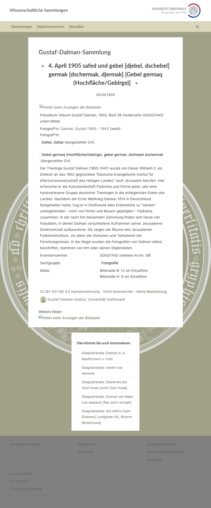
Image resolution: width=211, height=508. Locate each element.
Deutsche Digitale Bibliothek (166, 452)
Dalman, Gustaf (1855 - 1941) (85, 129)
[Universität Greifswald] (143, 11)
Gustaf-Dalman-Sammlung (75, 52)
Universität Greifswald (25, 444)
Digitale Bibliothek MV (162, 444)
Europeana (154, 459)
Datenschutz (87, 444)
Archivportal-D (20, 481)
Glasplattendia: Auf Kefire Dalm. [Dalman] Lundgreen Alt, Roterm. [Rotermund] (107, 417)
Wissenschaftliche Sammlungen (39, 10)
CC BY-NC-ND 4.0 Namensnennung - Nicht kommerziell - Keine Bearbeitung (103, 292)
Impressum (86, 452)
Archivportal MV (21, 473)
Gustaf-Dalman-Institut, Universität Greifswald (86, 299)
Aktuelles (76, 27)
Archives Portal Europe (25, 488)
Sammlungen (21, 27)
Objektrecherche (50, 27)
